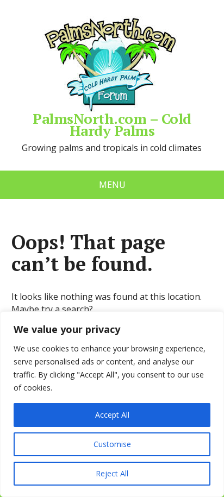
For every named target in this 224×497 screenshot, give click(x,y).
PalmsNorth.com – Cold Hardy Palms (112, 122)
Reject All (112, 473)
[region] (112, 404)
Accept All (112, 415)
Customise (112, 444)
